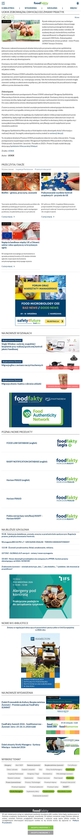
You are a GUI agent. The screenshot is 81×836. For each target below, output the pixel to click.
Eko (40, 769)
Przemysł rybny (52, 787)
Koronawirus (47, 774)
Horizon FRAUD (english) (18, 480)
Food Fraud (70, 769)
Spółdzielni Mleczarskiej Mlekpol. (24, 146)
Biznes (77, 17)
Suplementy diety (33, 791)
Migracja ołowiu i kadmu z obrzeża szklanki (21, 383)
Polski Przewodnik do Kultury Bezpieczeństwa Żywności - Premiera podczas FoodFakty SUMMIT (23, 705)
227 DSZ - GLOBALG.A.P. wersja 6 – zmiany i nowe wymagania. (27, 553)
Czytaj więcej (7, 217)
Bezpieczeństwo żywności (54, 765)
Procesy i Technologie (32, 782)
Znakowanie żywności (40, 796)
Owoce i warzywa (44, 778)
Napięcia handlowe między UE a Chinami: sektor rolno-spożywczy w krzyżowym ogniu (21, 245)
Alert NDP (19, 765)
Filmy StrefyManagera (54, 769)
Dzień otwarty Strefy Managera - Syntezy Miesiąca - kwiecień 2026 (21, 745)
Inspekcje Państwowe (24, 169)
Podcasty (70, 778)
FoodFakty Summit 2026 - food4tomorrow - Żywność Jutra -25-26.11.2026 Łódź (22, 725)
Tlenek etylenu (48, 791)
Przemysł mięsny (50, 782)
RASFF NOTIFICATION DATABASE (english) (27, 461)
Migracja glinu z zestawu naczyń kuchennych (22, 365)
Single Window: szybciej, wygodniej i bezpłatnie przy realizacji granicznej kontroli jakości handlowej (22, 346)
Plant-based (58, 778)
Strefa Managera (16, 791)
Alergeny (8, 765)
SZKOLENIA (52, 8)
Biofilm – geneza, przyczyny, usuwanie (19, 192)
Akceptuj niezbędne (39, 833)
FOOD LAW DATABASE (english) (22, 443)
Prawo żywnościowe (13, 782)
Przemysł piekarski (36, 787)
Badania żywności (33, 765)
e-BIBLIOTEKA (8, 8)
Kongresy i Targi (33, 774)
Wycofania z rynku (64, 791)
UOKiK (11, 151)
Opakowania (28, 778)
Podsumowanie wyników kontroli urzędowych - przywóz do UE (56, 194)
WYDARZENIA (31, 8)
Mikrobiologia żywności (64, 774)
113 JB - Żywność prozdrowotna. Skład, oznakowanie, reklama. (27, 547)
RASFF (66, 787)
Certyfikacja (72, 765)
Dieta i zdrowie (12, 769)
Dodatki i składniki (28, 769)
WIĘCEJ (73, 8)
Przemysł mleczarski (43, 169)
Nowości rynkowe (14, 778)
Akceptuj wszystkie (39, 827)
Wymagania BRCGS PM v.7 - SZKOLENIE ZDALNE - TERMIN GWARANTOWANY (36, 542)
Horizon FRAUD (14, 498)
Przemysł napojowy (18, 787)
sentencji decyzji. (57, 133)
